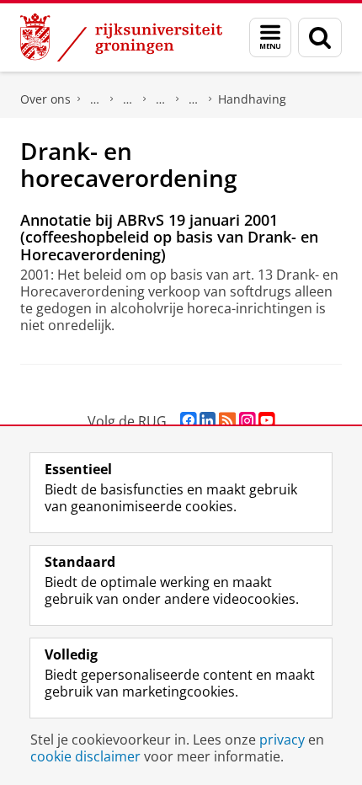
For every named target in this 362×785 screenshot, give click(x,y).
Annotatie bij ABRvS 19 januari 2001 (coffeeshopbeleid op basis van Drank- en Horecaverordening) (169, 237)
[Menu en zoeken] (270, 37)
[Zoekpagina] (320, 37)
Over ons (45, 99)
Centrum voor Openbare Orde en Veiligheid (193, 99)
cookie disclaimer (85, 756)
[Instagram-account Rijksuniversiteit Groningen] (247, 421)
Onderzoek (128, 99)
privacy (282, 739)
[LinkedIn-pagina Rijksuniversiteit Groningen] (208, 421)
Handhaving (252, 99)
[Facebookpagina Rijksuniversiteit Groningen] (188, 421)
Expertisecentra (160, 99)
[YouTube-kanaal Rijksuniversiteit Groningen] (266, 421)
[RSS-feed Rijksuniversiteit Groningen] (227, 421)
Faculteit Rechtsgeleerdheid (95, 99)
